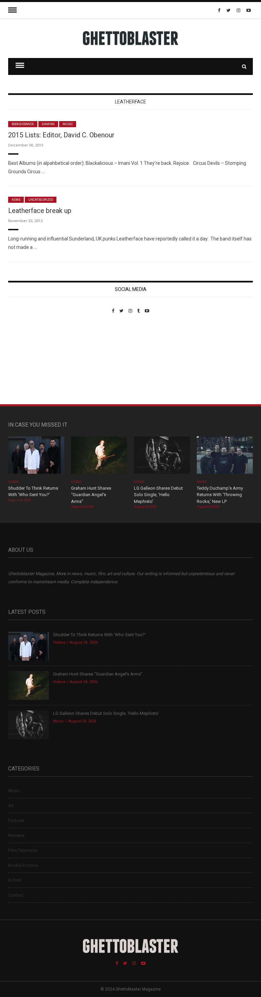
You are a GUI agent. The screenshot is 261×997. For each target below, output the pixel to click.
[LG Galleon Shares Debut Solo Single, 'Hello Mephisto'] (162, 457)
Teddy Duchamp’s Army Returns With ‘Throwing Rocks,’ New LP (220, 495)
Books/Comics (23, 124)
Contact (15, 895)
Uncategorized (40, 199)
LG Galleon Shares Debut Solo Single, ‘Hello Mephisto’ (158, 495)
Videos (13, 482)
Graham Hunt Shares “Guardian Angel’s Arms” (91, 495)
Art (11, 805)
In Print (14, 880)
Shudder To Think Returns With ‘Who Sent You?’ (99, 634)
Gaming (48, 124)
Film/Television (22, 850)
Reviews (16, 835)
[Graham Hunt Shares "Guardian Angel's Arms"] (99, 457)
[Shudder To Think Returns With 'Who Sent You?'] (36, 457)
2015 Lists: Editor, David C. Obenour (61, 135)
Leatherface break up (39, 211)
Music (68, 124)
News (16, 199)
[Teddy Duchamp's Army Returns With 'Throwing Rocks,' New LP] (225, 457)
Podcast (16, 820)
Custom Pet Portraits (28, 360)
